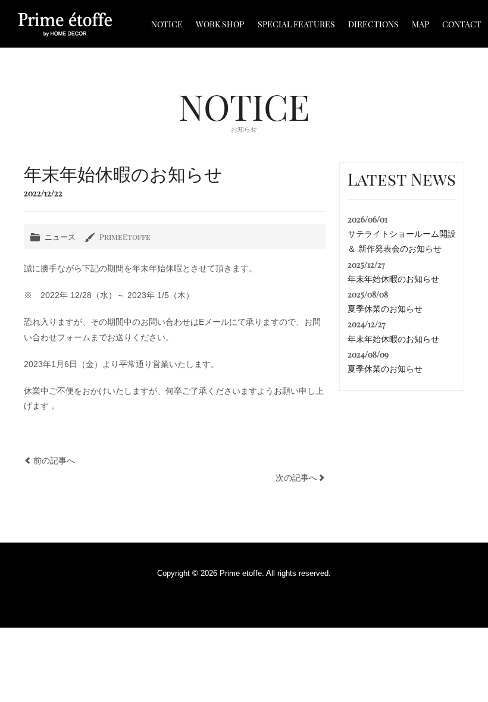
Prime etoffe (65, 24)
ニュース (60, 236)
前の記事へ (54, 460)
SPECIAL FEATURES (296, 24)
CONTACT (461, 24)
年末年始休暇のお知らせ (393, 279)
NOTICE (167, 24)
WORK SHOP (220, 24)
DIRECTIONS (373, 24)
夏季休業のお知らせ (385, 309)
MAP (420, 24)
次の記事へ (296, 477)
